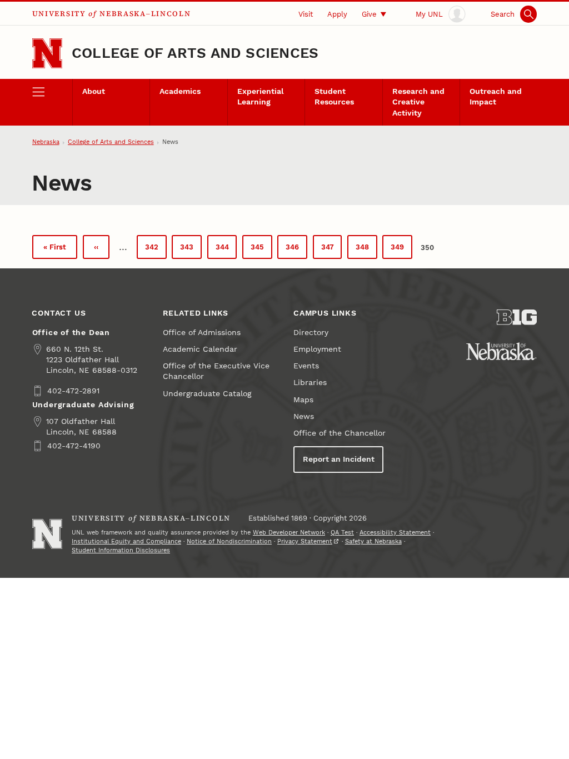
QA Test (342, 532)
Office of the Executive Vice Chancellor (216, 371)
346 (295, 250)
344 (225, 250)
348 (365, 250)
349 (400, 250)
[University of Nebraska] (501, 351)
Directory (310, 332)
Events (306, 366)
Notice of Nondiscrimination (229, 541)
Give (369, 14)
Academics (180, 91)
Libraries (310, 382)
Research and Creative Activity (418, 102)
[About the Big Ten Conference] (517, 317)
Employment (317, 349)
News (303, 416)
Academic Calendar (200, 349)
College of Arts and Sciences (195, 52)
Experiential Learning (260, 97)
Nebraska (45, 142)
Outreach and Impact (496, 97)
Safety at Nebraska (373, 541)
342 (154, 250)
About (93, 91)
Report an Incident (339, 459)
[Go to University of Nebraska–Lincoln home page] (47, 53)
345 (260, 250)
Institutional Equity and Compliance (126, 541)
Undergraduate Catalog (207, 393)
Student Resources (334, 97)
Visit (305, 14)
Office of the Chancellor (339, 433)
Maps (303, 400)
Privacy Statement (304, 541)
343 (189, 250)
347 (331, 250)
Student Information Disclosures (121, 550)
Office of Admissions (202, 332)
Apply (337, 14)
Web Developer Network (289, 532)
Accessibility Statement (395, 532)
